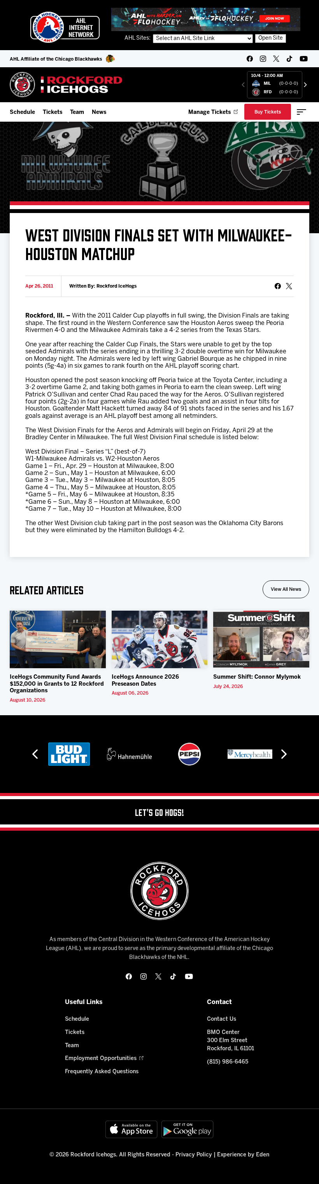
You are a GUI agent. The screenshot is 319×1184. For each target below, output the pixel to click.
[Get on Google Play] (187, 1129)
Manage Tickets (209, 112)
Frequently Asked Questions (101, 1071)
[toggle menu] (301, 112)
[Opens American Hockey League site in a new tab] (65, 27)
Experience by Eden (243, 1155)
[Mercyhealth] (250, 754)
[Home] (66, 84)
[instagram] (263, 58)
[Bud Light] (69, 754)
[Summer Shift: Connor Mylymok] (261, 639)
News (99, 112)
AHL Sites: (138, 38)
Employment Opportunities (101, 1058)
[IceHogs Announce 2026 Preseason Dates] (160, 639)
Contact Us (221, 1019)
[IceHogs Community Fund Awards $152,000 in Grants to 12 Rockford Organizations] (58, 639)
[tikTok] (289, 58)
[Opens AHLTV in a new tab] (205, 19)
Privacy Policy (193, 1155)
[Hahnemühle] (129, 754)
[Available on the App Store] (131, 1129)
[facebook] (249, 58)
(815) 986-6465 (227, 1062)
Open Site (270, 38)
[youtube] (303, 58)
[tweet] (289, 286)
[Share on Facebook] (277, 286)
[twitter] (276, 58)
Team (77, 112)
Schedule (22, 112)
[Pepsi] (189, 754)
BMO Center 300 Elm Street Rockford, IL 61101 (230, 1040)
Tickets (52, 112)
